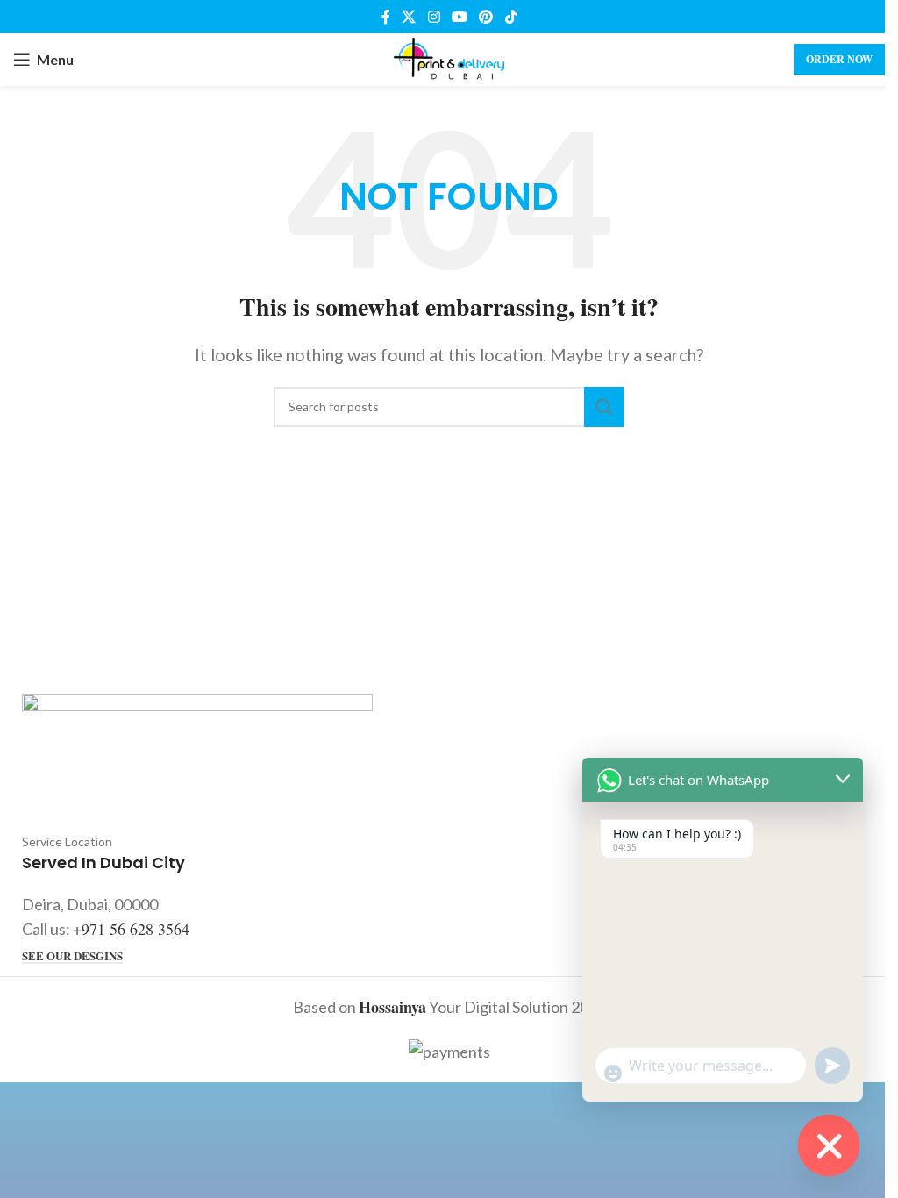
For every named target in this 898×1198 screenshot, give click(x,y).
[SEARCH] (604, 407)
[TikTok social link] (511, 17)
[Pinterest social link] (486, 17)
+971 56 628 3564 (131, 928)
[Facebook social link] (385, 17)
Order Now (839, 59)
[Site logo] (449, 57)
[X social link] (409, 17)
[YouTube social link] (459, 17)
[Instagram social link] (433, 17)
